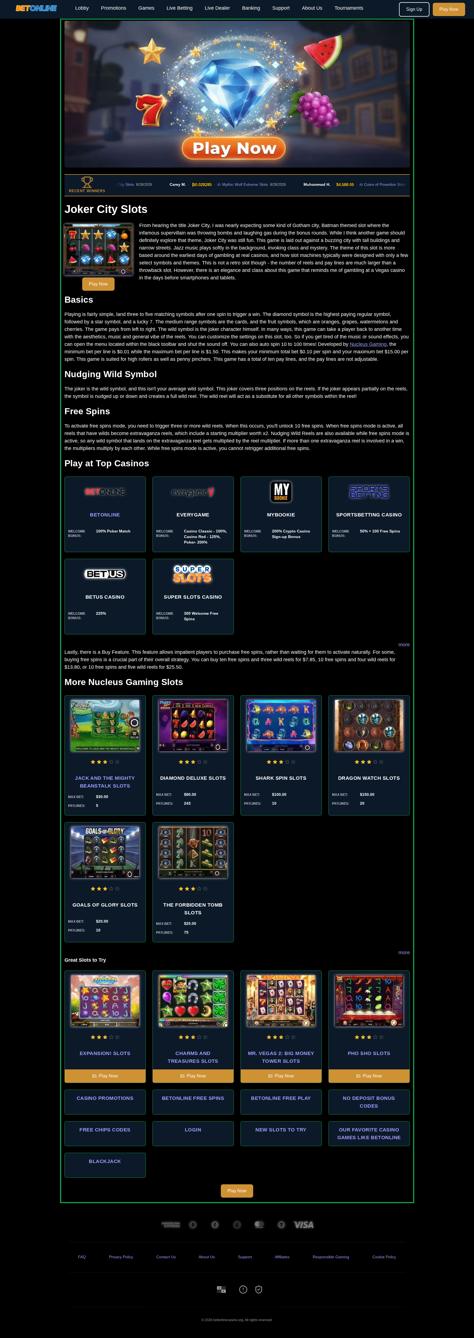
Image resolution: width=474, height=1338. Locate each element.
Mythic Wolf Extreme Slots (215, 184)
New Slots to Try (280, 1130)
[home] (36, 15)
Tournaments (349, 8)
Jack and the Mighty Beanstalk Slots (105, 782)
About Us (312, 8)
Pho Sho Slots (369, 1053)
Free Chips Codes (104, 1130)
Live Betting (180, 8)
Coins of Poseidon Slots (355, 184)
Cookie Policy (384, 1257)
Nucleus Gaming (368, 344)
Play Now (449, 9)
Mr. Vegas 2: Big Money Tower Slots (281, 1057)
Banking (251, 8)
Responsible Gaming (331, 1257)
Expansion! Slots (105, 1053)
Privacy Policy (121, 1257)
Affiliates (282, 1257)
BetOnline (105, 515)
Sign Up (414, 9)
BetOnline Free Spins (193, 1098)
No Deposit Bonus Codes (369, 1102)
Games (146, 8)
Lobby (82, 8)
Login (193, 1130)
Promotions (113, 8)
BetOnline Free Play (281, 1098)
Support (281, 8)
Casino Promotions (105, 1098)
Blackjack (105, 1161)
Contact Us (166, 1257)
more (404, 644)
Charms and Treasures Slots (193, 1057)
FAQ (82, 1257)
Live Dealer (217, 8)
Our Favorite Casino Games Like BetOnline (369, 1133)
